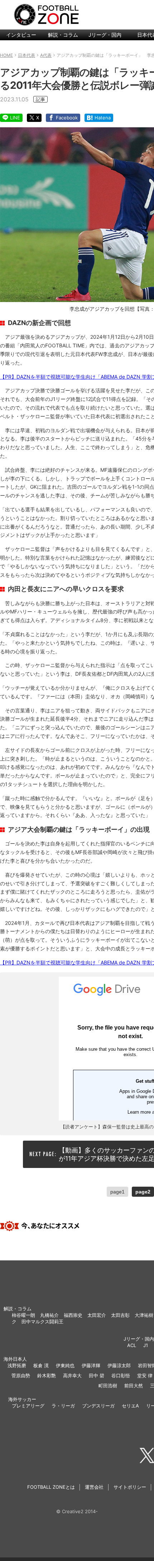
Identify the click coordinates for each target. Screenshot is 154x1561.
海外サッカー (22, 1399)
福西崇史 (73, 1315)
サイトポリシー (130, 1487)
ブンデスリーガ (98, 1406)
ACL (131, 1345)
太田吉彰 (120, 1315)
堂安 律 (145, 1375)
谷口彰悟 (120, 1375)
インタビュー (21, 35)
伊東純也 (65, 1365)
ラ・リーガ (63, 1406)
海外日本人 (15, 1359)
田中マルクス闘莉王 (42, 1321)
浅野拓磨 (17, 1365)
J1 (145, 1345)
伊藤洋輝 (91, 1365)
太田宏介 (96, 1315)
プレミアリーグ (28, 1406)
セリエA (130, 1406)
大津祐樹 (144, 1315)
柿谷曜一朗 (23, 1315)
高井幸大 (72, 1375)
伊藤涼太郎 (119, 1365)
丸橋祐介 (49, 1315)
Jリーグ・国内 (104, 35)
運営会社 (94, 1487)
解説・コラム (63, 35)
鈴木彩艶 (46, 1375)
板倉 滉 (41, 1365)
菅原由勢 (20, 1375)
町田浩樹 (107, 1385)
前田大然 (133, 1385)
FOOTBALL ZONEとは (51, 1487)
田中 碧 (96, 1375)
